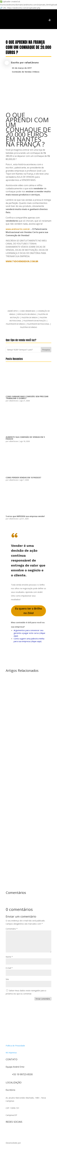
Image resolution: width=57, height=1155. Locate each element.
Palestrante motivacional (38, 324)
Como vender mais (27, 311)
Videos (36, 72)
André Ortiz (13, 311)
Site (7, 979)
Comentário (11, 929)
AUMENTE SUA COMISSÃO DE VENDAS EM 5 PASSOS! (25, 438)
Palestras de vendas (28, 327)
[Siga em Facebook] (13, 1130)
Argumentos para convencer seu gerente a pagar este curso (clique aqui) (29, 633)
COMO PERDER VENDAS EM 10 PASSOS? (23, 477)
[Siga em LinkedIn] (34, 1130)
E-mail (9, 968)
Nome (9, 957)
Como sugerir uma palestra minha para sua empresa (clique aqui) (29, 640)
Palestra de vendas (30, 317)
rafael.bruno (32, 62)
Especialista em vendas (26, 314)
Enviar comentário (43, 999)
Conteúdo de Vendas (21, 72)
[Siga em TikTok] (18, 1130)
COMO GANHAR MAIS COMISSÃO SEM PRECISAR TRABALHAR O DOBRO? (27, 397)
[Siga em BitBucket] (29, 1130)
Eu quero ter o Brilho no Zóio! (28, 611)
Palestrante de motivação (34, 321)
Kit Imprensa (11, 1052)
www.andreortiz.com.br (18, 229)
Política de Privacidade (15, 1045)
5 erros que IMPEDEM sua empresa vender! (25, 516)
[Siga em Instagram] (8, 1130)
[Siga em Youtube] (24, 1130)
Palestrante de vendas (15, 324)
